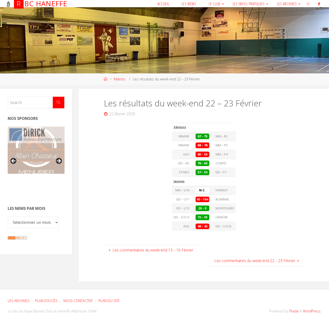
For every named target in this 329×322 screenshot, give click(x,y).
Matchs (119, 79)
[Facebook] (318, 4)
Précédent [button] (13, 161)
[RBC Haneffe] (8, 3)
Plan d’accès (46, 300)
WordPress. (312, 311)
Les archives (18, 300)
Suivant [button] (58, 161)
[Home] (105, 79)
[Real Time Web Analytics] (17, 237)
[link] (308, 3)
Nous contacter (77, 300)
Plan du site (109, 300)
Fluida (293, 311)
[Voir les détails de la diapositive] (36, 135)
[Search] (58, 102)
